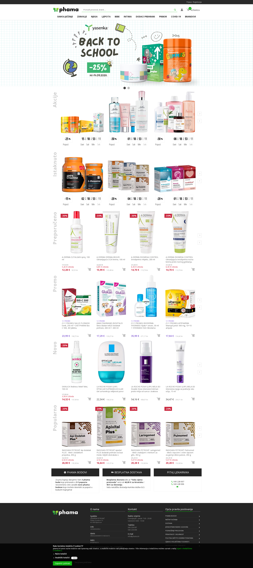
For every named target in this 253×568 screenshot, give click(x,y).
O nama (94, 509)
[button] (59, 536)
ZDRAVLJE (82, 16)
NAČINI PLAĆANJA (171, 520)
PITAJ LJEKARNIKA (178, 472)
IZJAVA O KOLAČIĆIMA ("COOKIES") (177, 542)
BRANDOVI (190, 16)
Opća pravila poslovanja (179, 509)
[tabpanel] (126, 53)
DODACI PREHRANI (145, 16)
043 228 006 (179, 484)
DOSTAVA (168, 523)
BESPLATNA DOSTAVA (128, 472)
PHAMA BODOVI (77, 472)
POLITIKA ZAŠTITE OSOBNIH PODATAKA (179, 538)
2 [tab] (128, 88)
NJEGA (94, 16)
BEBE (117, 16)
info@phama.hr (133, 536)
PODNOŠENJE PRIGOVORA (174, 531)
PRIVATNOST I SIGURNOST (174, 534)
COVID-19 (176, 16)
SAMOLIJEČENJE (65, 16)
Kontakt (132, 509)
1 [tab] (124, 88)
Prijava (189, 2)
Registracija (197, 2)
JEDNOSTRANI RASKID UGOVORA (176, 527)
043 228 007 (179, 481)
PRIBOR (163, 16)
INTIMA (128, 16)
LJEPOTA (106, 16)
